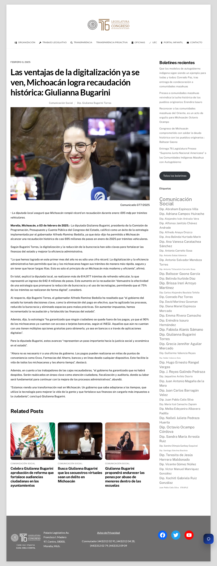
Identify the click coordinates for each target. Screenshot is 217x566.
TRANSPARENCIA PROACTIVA (112, 42)
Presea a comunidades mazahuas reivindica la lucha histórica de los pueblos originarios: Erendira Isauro (180, 97)
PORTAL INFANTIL (173, 42)
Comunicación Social (61, 102)
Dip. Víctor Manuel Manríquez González (179, 471)
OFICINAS (139, 42)
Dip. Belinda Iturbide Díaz (177, 278)
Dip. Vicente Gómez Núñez (177, 464)
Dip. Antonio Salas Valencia (172, 255)
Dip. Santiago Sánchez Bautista (173, 450)
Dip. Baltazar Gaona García (179, 274)
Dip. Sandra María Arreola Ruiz (179, 439)
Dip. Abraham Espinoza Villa (178, 209)
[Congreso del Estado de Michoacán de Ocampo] (108, 33)
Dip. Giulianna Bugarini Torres (94, 102)
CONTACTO (196, 42)
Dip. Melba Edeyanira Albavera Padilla (179, 411)
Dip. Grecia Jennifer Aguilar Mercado (180, 346)
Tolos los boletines (174, 175)
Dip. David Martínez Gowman (178, 301)
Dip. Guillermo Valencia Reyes (177, 353)
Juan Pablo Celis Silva (169, 487)
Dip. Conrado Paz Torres (176, 297)
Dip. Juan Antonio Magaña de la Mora (181, 383)
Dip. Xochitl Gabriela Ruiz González (178, 480)
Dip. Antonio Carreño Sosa (175, 250)
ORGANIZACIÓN (26, 42)
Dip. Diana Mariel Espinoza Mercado (177, 308)
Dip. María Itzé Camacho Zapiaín (178, 404)
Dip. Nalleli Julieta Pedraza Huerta (179, 420)
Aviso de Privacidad (108, 532)
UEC (154, 42)
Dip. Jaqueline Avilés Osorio (176, 376)
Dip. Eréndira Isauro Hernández (174, 323)
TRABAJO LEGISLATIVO (54, 42)
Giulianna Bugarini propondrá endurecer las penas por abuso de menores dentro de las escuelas (125, 477)
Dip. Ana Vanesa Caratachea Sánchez (180, 244)
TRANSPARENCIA (82, 42)
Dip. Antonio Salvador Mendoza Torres (180, 262)
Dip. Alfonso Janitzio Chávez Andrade (178, 225)
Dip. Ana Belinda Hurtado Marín (180, 236)
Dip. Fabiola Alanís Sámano (181, 329)
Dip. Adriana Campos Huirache (181, 214)
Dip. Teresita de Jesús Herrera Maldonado (176, 457)
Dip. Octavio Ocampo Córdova (176, 429)
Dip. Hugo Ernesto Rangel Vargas (179, 364)
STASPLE (184, 488)
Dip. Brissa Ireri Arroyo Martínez (177, 285)
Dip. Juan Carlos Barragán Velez (179, 392)
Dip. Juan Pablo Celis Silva (176, 399)
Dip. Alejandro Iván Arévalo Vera (179, 218)
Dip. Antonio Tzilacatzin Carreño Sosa (177, 269)
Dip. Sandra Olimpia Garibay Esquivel (178, 445)
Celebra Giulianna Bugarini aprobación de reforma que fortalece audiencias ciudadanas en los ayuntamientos (32, 477)
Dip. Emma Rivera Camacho (180, 315)
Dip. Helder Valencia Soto (170, 358)
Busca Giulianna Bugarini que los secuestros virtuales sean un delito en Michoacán (80, 474)
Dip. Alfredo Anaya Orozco (175, 232)
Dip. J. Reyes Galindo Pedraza (182, 372)
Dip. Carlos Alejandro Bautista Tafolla (179, 292)
